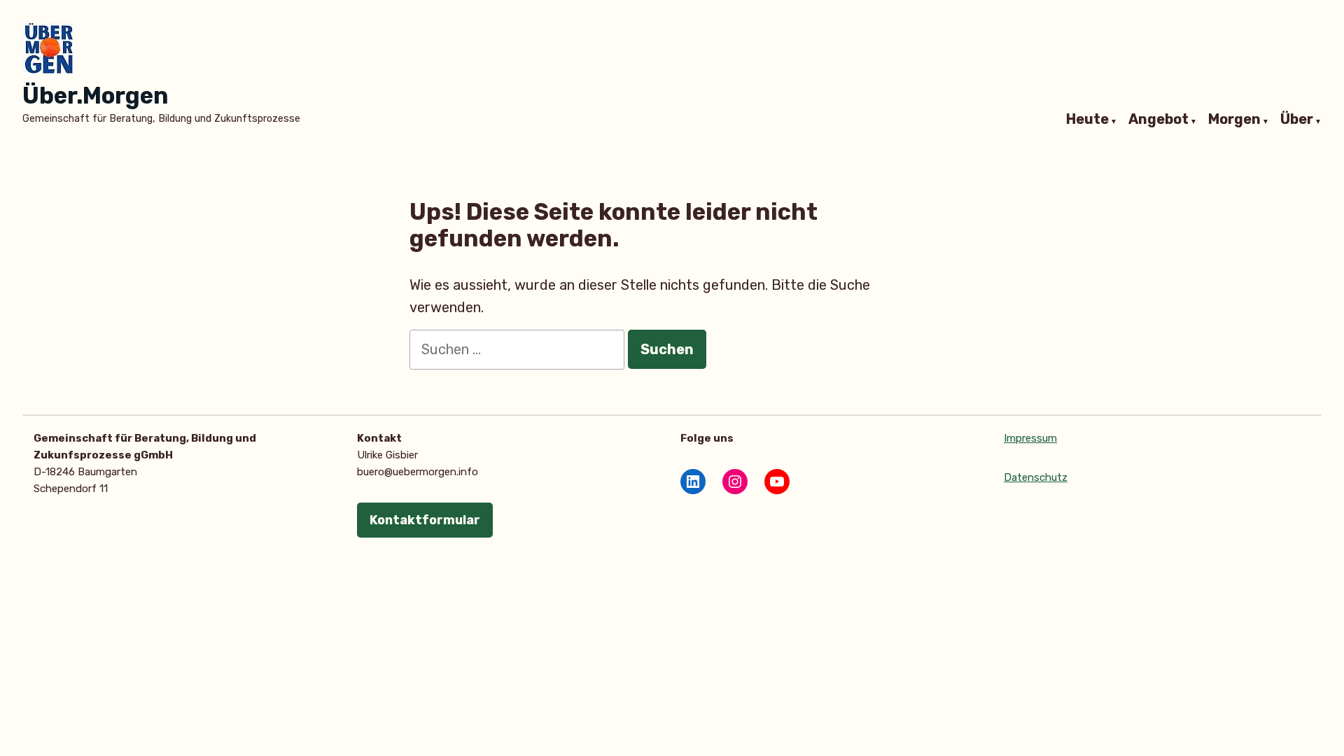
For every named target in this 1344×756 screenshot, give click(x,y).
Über (1296, 119)
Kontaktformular (425, 520)
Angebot (1158, 119)
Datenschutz (1036, 477)
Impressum (1030, 438)
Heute (1087, 119)
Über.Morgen (95, 95)
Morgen (1234, 119)
